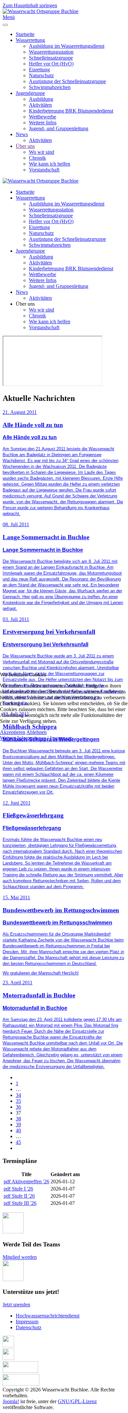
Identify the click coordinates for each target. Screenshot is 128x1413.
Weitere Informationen (23, 738)
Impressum (61, 738)
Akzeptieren (12, 732)
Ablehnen (36, 732)
